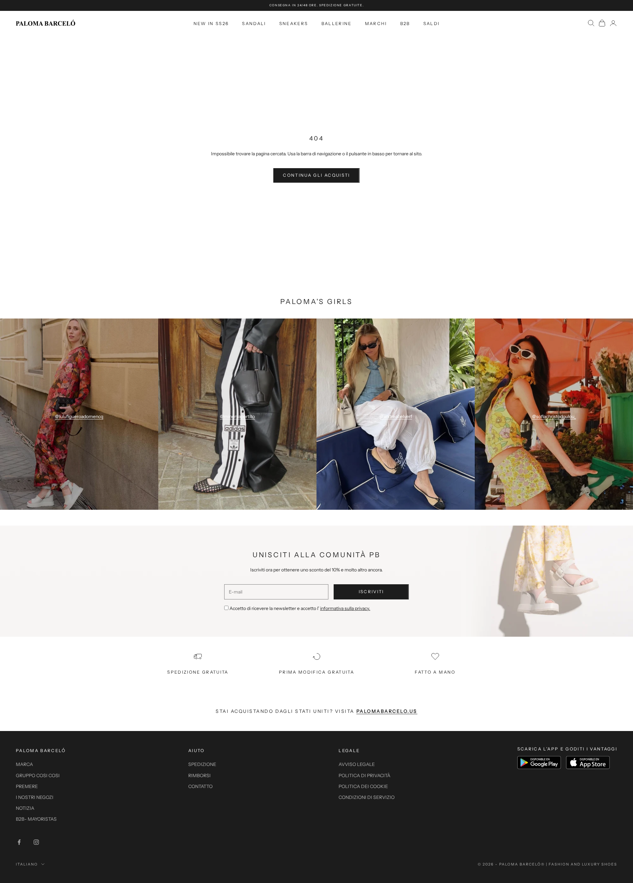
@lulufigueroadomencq (79, 416)
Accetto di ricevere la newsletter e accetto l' (299, 608)
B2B (405, 23)
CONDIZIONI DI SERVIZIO (367, 797)
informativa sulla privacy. (345, 608)
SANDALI (254, 23)
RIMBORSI (199, 775)
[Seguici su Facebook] (19, 842)
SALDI (431, 23)
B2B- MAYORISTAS (36, 819)
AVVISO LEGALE (357, 764)
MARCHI (376, 23)
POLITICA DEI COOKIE (363, 786)
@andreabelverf (395, 416)
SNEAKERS (293, 23)
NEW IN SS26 (211, 23)
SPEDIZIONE (202, 764)
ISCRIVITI (371, 591)
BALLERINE (336, 23)
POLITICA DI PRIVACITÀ (364, 775)
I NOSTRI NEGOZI (34, 797)
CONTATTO (200, 786)
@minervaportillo (237, 416)
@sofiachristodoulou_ (554, 416)
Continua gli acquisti (316, 175)
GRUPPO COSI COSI (38, 775)
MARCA (24, 764)
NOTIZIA (25, 808)
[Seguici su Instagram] (36, 842)
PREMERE (27, 786)
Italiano (27, 864)
